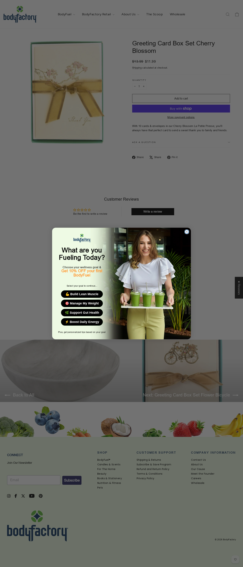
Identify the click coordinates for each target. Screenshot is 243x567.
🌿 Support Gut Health (82, 312)
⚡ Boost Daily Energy (82, 322)
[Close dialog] (187, 232)
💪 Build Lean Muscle (81, 294)
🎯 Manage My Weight (82, 303)
